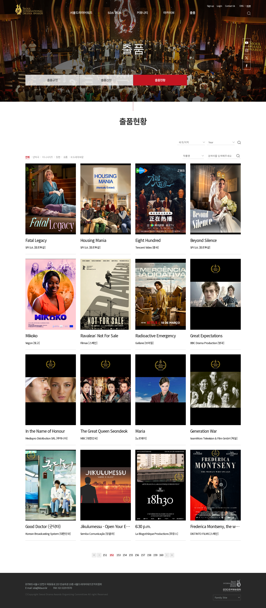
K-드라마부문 (77, 157)
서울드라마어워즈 (81, 12)
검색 (249, 13)
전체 (27, 157)
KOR (249, 5)
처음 (94, 555)
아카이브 (168, 12)
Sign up (210, 5)
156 (137, 555)
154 (125, 555)
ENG (242, 5)
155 (131, 555)
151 (105, 555)
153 (118, 555)
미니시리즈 (47, 157)
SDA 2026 (114, 12)
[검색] (239, 142)
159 (155, 555)
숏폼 (65, 157)
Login (219, 5)
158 (149, 555)
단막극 (36, 157)
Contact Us (230, 5)
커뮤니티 (142, 12)
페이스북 (246, 65)
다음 (167, 555)
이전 (99, 555)
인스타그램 (246, 50)
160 (161, 555)
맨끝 (172, 555)
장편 (58, 157)
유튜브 (246, 42)
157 (143, 555)
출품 (192, 12)
